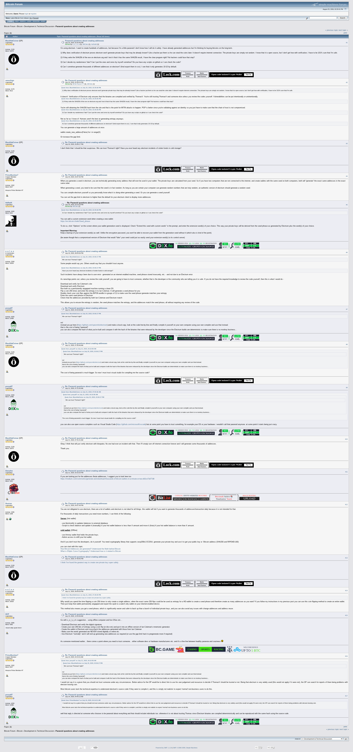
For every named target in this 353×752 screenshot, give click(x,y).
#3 (347, 143)
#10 (346, 439)
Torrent (35, 18)
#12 (346, 504)
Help (16, 21)
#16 (346, 656)
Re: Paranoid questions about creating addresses (86, 80)
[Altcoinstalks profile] (10, 519)
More (43, 21)
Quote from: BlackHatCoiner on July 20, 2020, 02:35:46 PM (81, 87)
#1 (347, 42)
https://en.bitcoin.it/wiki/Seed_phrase (75, 221)
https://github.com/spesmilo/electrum (92, 325)
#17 (346, 696)
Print (345, 33)
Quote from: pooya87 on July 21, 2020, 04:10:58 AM (78, 349)
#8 (347, 344)
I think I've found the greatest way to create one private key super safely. (90, 562)
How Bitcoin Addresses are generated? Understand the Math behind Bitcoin (91, 549)
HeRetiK (94, 44)
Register (36, 21)
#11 (346, 472)
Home (10, 21)
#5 (347, 205)
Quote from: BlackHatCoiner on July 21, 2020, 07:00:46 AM (81, 392)
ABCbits (85, 44)
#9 (347, 387)
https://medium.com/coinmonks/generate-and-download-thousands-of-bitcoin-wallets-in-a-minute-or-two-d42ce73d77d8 (107, 479)
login (26, 14)
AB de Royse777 (78, 84)
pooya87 (9, 308)
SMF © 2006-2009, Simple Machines (185, 748)
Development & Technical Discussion (39, 26)
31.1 (31, 18)
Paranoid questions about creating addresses (75, 26)
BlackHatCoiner (11, 41)
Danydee (9, 471)
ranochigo (9, 80)
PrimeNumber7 (11, 175)
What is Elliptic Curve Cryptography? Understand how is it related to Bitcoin (91, 551)
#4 (347, 176)
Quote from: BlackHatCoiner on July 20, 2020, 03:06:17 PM (81, 257)
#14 (346, 590)
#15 (346, 615)
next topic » (343, 30)
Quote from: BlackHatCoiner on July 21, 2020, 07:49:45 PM (81, 595)
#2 (347, 82)
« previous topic (331, 30)
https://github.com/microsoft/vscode (131, 424)
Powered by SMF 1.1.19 (164, 748)
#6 (347, 252)
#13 (346, 558)
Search (23, 21)
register (33, 14)
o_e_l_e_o (76, 44)
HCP (7, 614)
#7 (347, 309)
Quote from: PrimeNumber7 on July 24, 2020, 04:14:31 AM (80, 700)
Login (29, 21)
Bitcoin (19, 26)
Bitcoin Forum (9, 26)
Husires (8, 503)
